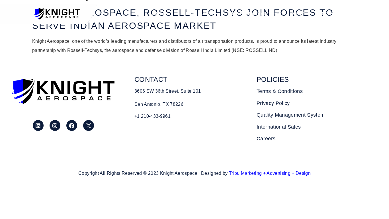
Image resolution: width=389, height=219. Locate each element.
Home (160, 13)
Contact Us (339, 13)
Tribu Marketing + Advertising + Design (270, 173)
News (300, 13)
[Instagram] (55, 125)
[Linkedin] (38, 125)
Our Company (251, 13)
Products (197, 13)
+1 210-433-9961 (152, 116)
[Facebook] (71, 125)
